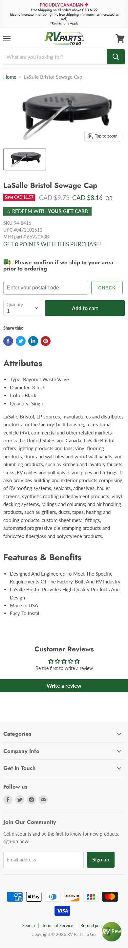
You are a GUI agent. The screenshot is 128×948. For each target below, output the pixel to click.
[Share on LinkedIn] (33, 341)
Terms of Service (57, 925)
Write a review (64, 685)
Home (9, 77)
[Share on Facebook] (8, 341)
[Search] (116, 56)
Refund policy (93, 925)
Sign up (100, 859)
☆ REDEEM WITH (47, 211)
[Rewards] (111, 931)
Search (28, 925)
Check (107, 287)
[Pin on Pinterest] (46, 341)
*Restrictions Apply (64, 23)
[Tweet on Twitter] (21, 341)
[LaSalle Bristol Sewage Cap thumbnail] (25, 159)
